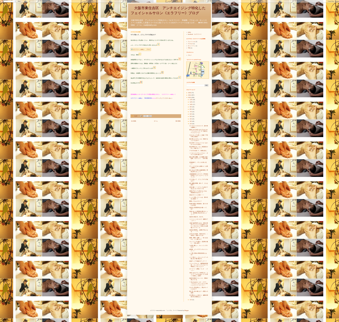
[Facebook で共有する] (149, 116)
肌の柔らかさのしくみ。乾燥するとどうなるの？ (198, 139)
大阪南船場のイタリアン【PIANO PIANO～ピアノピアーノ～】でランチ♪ (198, 175)
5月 (191, 116)
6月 (191, 114)
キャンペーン (191, 46)
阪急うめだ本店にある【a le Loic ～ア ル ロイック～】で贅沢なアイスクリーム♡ (198, 131)
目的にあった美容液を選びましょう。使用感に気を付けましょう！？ (198, 213)
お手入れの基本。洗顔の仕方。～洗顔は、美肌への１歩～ (198, 234)
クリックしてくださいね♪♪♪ (164, 98)
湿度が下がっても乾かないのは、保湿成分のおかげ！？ (198, 191)
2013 (189, 97)
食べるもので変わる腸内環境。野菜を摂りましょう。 (198, 170)
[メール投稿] (141, 116)
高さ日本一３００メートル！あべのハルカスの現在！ (198, 143)
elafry (189, 32)
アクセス (190, 43)
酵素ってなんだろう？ (195, 201)
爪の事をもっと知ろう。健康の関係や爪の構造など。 (198, 295)
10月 (191, 104)
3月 (191, 121)
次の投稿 (133, 121)
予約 (189, 48)
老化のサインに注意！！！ (196, 195)
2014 (189, 95)
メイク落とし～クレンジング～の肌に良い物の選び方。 (198, 258)
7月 (191, 111)
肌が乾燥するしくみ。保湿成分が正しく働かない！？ (198, 147)
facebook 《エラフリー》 (195, 34)
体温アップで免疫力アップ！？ (198, 261)
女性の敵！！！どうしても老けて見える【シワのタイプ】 (198, 187)
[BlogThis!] (146, 116)
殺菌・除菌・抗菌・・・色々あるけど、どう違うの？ (198, 238)
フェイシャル (191, 41)
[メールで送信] (144, 116)
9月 (191, 107)
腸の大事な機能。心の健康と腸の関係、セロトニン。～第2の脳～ (198, 158)
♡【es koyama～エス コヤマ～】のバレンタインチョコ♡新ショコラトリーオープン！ (198, 283)
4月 (191, 119)
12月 (191, 99)
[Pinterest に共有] (151, 116)
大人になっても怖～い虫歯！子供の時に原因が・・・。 (198, 135)
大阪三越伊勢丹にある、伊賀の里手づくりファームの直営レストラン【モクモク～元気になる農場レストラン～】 (198, 225)
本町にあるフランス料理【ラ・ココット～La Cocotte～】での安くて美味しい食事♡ (198, 274)
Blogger (186, 310)
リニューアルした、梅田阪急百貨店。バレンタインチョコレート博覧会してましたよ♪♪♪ (198, 265)
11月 (191, 102)
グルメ (190, 55)
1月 (191, 299)
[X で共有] (147, 116)
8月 (191, 109)
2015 (189, 92)
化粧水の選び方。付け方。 (196, 216)
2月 (191, 123)
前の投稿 (178, 121)
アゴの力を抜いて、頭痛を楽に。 (198, 150)
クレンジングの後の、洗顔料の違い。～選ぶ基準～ (198, 242)
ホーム (156, 121)
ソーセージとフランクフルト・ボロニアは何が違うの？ (198, 153)
